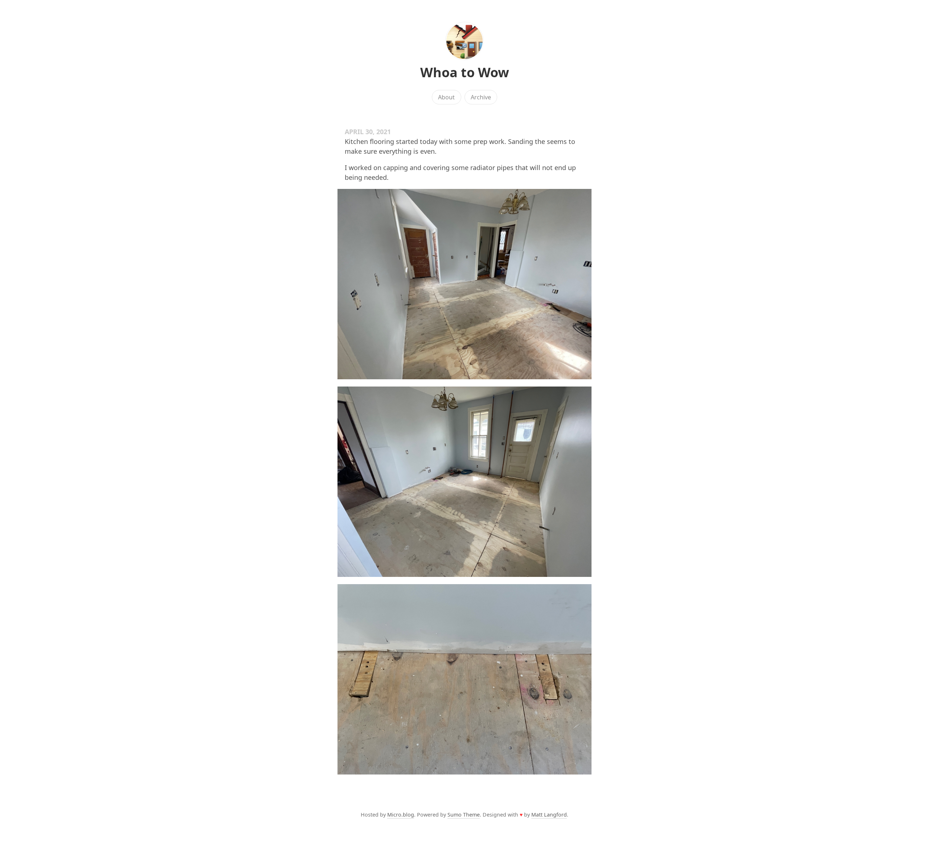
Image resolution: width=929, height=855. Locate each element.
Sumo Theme (463, 814)
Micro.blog (400, 814)
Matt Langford (549, 814)
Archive (481, 97)
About (446, 97)
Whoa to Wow (464, 72)
